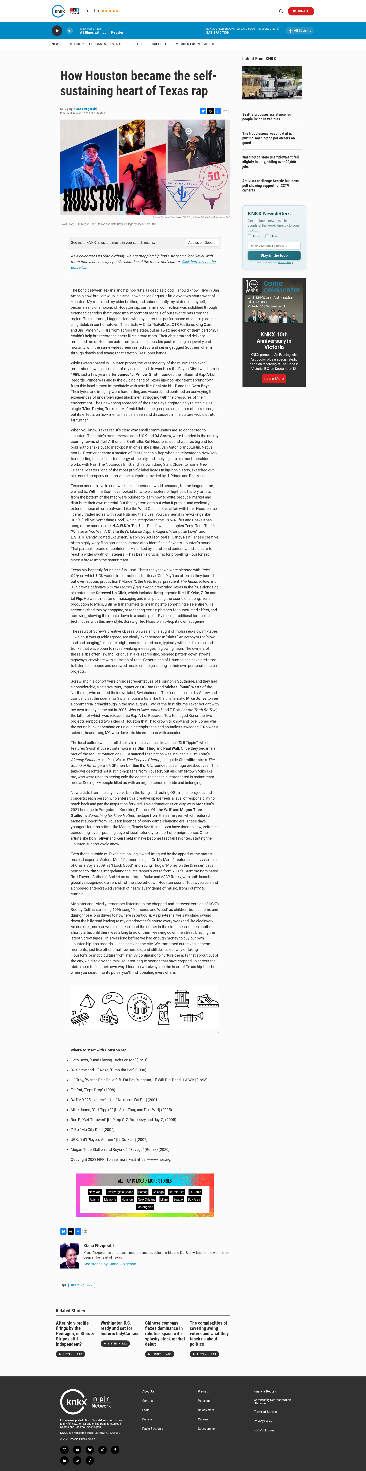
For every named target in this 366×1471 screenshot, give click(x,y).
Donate (303, 11)
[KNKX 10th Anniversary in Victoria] (274, 301)
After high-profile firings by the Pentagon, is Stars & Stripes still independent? (75, 1333)
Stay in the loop (274, 255)
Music (75, 44)
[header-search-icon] (281, 11)
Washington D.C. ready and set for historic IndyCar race (120, 1328)
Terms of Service (265, 1411)
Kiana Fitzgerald (85, 109)
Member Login (188, 44)
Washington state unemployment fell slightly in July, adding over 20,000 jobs (270, 162)
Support (159, 44)
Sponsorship (206, 1428)
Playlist (203, 1391)
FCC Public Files (264, 1430)
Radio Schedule (152, 1428)
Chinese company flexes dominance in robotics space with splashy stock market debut (165, 1333)
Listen (137, 44)
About (209, 44)
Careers (203, 1419)
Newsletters (206, 1410)
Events (116, 44)
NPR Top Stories (81, 1285)
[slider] (76, 30)
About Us (148, 1391)
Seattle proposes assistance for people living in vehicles (266, 116)
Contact (147, 1400)
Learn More (274, 378)
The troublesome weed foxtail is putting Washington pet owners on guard (268, 138)
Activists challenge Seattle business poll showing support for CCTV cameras (270, 185)
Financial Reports (265, 1391)
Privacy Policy (285, 262)
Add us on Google (201, 242)
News (56, 44)
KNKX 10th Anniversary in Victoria (274, 340)
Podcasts (97, 44)
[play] (57, 30)
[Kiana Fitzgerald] (69, 1256)
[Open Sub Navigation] (64, 44)
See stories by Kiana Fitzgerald (109, 1264)
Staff (146, 1410)
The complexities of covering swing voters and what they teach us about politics (209, 1333)
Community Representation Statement (272, 1401)
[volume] (69, 31)
